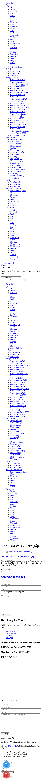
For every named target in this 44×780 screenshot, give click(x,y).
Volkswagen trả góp (17, 169)
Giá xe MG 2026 (16, 97)
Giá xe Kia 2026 (16, 90)
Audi (12, 31)
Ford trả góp (14, 148)
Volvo (12, 46)
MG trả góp (14, 157)
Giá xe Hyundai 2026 (18, 82)
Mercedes (13, 26)
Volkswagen (14, 35)
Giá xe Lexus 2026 (17, 101)
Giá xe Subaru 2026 (17, 135)
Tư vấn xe (9, 180)
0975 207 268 (12, 746)
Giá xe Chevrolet (16, 116)
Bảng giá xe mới (12, 78)
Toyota (12, 9)
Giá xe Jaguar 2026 (17, 127)
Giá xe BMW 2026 (17, 105)
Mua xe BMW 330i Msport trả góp (18, 556)
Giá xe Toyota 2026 (17, 80)
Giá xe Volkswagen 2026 (19, 107)
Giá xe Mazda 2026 (17, 86)
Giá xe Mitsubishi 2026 (19, 93)
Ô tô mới (9, 7)
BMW (12, 33)
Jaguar (12, 235)
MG (11, 65)
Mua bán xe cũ (15, 73)
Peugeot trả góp (16, 159)
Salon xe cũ (14, 75)
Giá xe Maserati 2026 (18, 125)
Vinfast (13, 37)
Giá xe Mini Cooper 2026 (19, 120)
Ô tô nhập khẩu (16, 67)
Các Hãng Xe (11, 633)
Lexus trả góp (15, 163)
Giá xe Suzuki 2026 (17, 112)
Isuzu (12, 41)
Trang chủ (9, 3)
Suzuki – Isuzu (15, 201)
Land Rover (14, 54)
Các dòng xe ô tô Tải (18, 186)
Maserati (13, 48)
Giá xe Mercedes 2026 (18, 99)
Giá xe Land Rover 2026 (19, 131)
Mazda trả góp (15, 146)
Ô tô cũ (8, 69)
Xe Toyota (9, 638)
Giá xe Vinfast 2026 (17, 110)
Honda (12, 14)
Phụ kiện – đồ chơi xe (14, 189)
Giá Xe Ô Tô (10, 636)
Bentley (13, 52)
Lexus (12, 29)
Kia (11, 20)
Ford (12, 18)
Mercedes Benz (16, 244)
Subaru (13, 58)
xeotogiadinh (11, 263)
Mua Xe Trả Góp (12, 137)
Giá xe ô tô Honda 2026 (19, 84)
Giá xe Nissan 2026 (17, 95)
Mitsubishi (14, 22)
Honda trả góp (15, 144)
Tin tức (8, 5)
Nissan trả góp (15, 154)
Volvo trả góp (15, 178)
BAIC (12, 63)
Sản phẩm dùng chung (18, 191)
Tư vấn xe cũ (15, 182)
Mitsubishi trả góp (17, 152)
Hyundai (13, 11)
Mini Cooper (15, 43)
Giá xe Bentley (15, 129)
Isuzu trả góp (15, 174)
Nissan (12, 24)
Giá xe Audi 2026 (17, 103)
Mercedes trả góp (16, 161)
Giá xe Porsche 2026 (18, 133)
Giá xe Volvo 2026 (17, 122)
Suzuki (12, 39)
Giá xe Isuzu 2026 (17, 118)
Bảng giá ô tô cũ (16, 71)
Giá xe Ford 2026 (16, 88)
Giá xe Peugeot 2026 (18, 114)
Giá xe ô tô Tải (15, 184)
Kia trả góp (14, 150)
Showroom (10, 208)
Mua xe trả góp (11, 631)
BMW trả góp (15, 167)
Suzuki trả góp (15, 171)
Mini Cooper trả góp (17, 176)
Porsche (13, 56)
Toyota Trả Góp (16, 139)
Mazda (12, 16)
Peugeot (13, 61)
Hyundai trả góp (16, 142)
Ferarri (12, 50)
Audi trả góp (15, 165)
